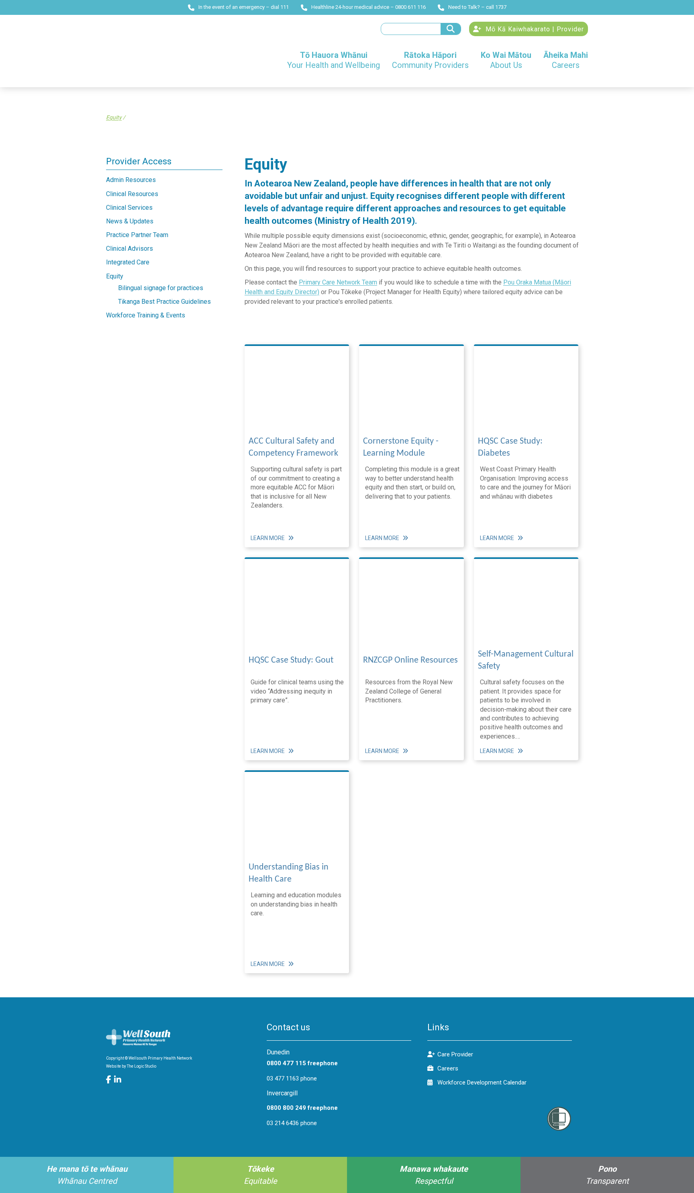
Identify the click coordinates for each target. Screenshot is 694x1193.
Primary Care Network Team (338, 282)
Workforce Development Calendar (482, 1082)
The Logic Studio (141, 1066)
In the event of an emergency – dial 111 (243, 7)
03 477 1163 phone (292, 1078)
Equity (114, 117)
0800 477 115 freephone (302, 1063)
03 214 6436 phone (292, 1123)
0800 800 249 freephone (302, 1107)
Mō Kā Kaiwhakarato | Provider (534, 29)
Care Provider (455, 1054)
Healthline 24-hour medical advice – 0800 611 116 (368, 7)
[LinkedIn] (118, 1080)
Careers (447, 1068)
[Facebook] (110, 1080)
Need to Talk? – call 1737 (477, 7)
